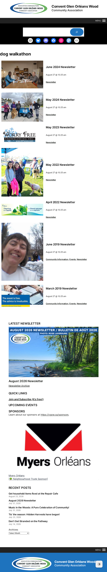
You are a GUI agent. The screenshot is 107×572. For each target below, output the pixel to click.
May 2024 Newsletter (60, 99)
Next (96, 476)
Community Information (57, 259)
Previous (59, 476)
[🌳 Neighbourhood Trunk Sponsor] (28, 479)
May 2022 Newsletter (60, 164)
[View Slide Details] (54, 445)
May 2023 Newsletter (60, 127)
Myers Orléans (17, 475)
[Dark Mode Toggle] (99, 564)
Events (72, 259)
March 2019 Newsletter (61, 288)
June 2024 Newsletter (61, 67)
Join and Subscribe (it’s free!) (26, 399)
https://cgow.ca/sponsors (55, 414)
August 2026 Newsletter (26, 381)
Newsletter (51, 82)
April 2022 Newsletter (60, 202)
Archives (13, 529)
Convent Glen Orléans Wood (75, 6)
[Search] (76, 32)
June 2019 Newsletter (60, 244)
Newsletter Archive (19, 385)
